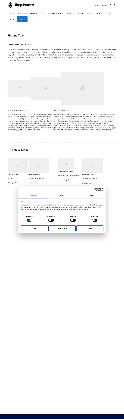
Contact (12, 19)
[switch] (51, 220)
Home (11, 13)
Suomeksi (105, 5)
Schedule (81, 13)
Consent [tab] (33, 195)
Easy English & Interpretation (27, 13)
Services (108, 13)
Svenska (96, 5)
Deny (34, 228)
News (43, 13)
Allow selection (62, 228)
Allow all (90, 228)
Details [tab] (62, 195)
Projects (21, 19)
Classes (90, 13)
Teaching (69, 13)
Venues (98, 13)
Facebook (115, 5)
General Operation (55, 13)
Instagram (111, 5)
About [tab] (91, 195)
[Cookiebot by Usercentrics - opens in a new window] (95, 189)
